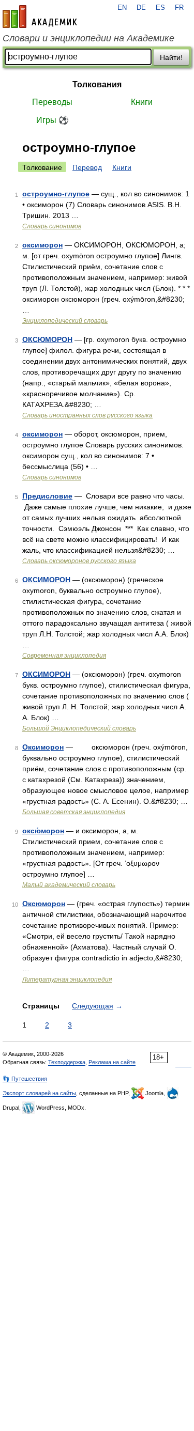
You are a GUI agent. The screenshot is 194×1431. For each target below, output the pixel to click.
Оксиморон (43, 747)
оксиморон (42, 245)
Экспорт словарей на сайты (39, 1093)
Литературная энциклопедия (67, 979)
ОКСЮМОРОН (47, 339)
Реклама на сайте (112, 1062)
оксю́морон (43, 831)
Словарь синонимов (51, 226)
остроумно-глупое (55, 194)
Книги (142, 102)
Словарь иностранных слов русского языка (87, 415)
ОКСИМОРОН (46, 579)
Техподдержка (66, 1062)
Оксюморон (43, 903)
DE (141, 7)
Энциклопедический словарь (65, 320)
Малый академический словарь (68, 885)
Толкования (97, 84)
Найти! (171, 57)
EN (122, 7)
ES (160, 7)
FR (179, 7)
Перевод (87, 167)
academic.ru (40, 16)
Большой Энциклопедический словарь (79, 728)
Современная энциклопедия (64, 655)
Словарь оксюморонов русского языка (79, 561)
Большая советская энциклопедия (73, 812)
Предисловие (47, 496)
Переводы (52, 102)
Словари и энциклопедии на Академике (88, 38)
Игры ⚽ (52, 120)
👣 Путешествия (25, 1079)
